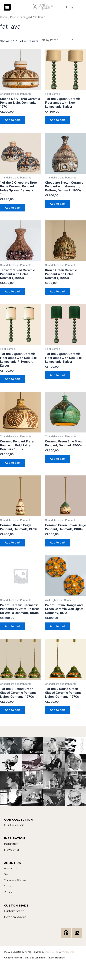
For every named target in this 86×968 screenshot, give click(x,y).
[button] (7, 7)
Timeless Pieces (15, 880)
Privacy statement (56, 957)
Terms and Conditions (34, 957)
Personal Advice (15, 917)
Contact (9, 892)
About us (10, 868)
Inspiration (11, 843)
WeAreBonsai (68, 951)
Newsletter (11, 849)
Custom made (14, 911)
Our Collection (14, 825)
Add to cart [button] (12, 120)
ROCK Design (52, 951)
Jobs (7, 886)
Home (4, 17)
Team (8, 874)
